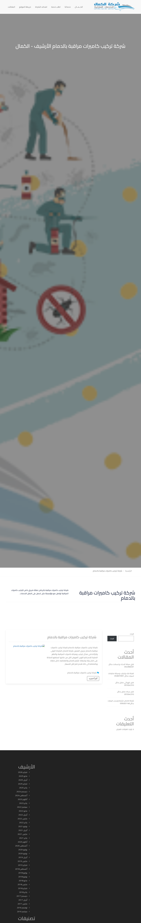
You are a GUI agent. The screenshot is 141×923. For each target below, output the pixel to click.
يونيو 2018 (22, 876)
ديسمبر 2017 (22, 896)
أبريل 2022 (22, 815)
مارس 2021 (22, 834)
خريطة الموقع (25, 7)
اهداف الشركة (41, 7)
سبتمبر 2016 (22, 911)
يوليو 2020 (22, 849)
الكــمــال (79, 7)
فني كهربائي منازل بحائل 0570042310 (124, 684)
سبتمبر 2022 (22, 807)
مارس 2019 (22, 861)
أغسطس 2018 (21, 869)
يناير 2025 (23, 787)
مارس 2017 (22, 904)
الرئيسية (128, 571)
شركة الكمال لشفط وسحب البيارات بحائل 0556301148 (121, 702)
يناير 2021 (23, 838)
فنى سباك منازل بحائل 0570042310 (125, 693)
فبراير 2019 (22, 865)
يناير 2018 (23, 892)
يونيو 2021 (22, 826)
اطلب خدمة (55, 7)
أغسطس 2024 (21, 795)
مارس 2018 (22, 884)
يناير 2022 (23, 822)
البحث (132, 634)
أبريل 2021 (22, 830)
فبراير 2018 (22, 888)
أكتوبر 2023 (22, 799)
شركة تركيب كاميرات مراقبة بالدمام (71, 637)
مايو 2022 (23, 811)
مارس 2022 (22, 818)
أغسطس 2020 (21, 846)
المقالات (11, 7)
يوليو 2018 (22, 873)
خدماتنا (68, 7)
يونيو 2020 (22, 853)
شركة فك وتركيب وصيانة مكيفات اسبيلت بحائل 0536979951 (121, 675)
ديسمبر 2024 (22, 791)
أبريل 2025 (22, 780)
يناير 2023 (23, 803)
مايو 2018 (23, 880)
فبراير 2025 (22, 784)
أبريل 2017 (22, 900)
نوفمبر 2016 (22, 907)
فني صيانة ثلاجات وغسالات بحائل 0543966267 (121, 666)
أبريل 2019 (22, 857)
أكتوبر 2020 (22, 842)
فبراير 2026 (22, 772)
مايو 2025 (23, 776)
